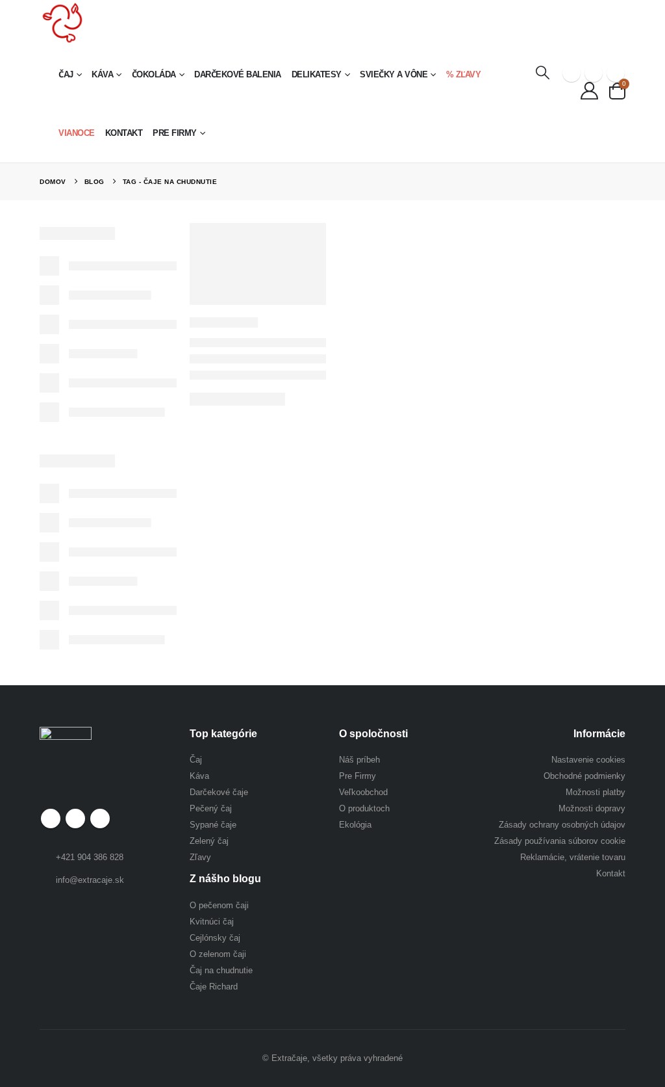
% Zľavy (463, 74)
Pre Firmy (175, 133)
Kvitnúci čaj (212, 921)
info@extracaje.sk (90, 880)
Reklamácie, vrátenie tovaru (572, 857)
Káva (102, 74)
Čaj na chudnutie (221, 970)
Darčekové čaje (219, 792)
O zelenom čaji (218, 954)
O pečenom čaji (219, 905)
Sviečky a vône (393, 74)
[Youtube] (593, 73)
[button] (543, 72)
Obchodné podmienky (584, 776)
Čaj (65, 74)
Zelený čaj (209, 841)
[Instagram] (616, 73)
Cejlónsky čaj (215, 938)
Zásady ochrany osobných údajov (562, 825)
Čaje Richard (214, 986)
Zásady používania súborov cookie (559, 841)
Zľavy (200, 857)
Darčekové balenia (237, 74)
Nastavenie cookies (588, 760)
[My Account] (589, 90)
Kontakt (124, 133)
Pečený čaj (211, 808)
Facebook (50, 818)
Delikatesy (317, 74)
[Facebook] (571, 73)
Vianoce (76, 133)
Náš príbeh (359, 760)
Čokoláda (154, 74)
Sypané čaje (213, 825)
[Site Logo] (62, 23)
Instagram (100, 818)
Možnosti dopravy (591, 808)
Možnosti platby (595, 792)
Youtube (75, 818)
